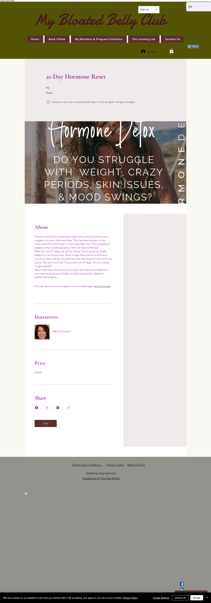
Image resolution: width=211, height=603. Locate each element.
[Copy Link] (68, 408)
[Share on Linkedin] (58, 408)
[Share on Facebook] (37, 408)
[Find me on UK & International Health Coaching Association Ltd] (26, 494)
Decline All (180, 597)
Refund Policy (136, 465)
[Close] (207, 597)
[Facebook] (182, 584)
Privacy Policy (115, 465)
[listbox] (149, 9)
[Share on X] (47, 408)
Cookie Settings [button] (161, 597)
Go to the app (102, 286)
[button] (149, 9)
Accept (196, 597)
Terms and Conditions (87, 465)
